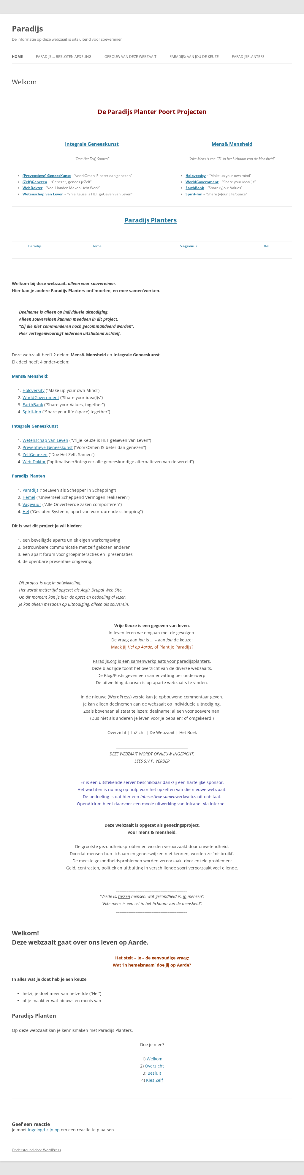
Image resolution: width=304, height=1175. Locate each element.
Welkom (154, 1059)
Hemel (96, 246)
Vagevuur (188, 246)
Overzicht (154, 1066)
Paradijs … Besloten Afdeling (63, 56)
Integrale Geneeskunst (92, 144)
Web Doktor (34, 461)
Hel (267, 246)
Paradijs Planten (28, 476)
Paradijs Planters (150, 220)
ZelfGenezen (35, 454)
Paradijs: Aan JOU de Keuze (194, 56)
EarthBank (33, 404)
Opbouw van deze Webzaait (130, 56)
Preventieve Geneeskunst (48, 447)
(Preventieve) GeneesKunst (47, 175)
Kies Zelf (154, 1080)
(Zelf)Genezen (35, 181)
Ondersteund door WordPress (36, 1149)
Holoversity (34, 390)
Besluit (154, 1073)
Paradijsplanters (248, 56)
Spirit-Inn (32, 412)
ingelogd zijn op (44, 1130)
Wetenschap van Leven (43, 194)
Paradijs (27, 28)
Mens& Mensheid (232, 144)
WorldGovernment (41, 397)
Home (17, 56)
